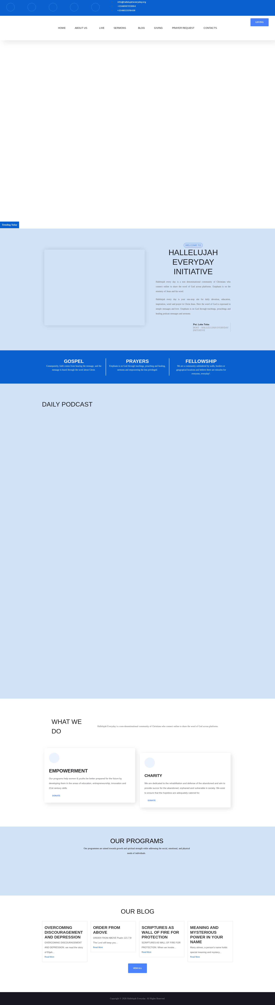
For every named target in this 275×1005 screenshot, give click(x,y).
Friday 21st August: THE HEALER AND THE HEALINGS (69, 568)
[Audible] (74, 7)
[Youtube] (95, 7)
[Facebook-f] (10, 7)
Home (62, 28)
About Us (81, 28)
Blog (141, 28)
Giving (158, 28)
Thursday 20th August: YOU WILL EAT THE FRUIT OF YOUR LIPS (74, 597)
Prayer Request (183, 28)
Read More (49, 957)
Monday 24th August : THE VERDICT (60, 479)
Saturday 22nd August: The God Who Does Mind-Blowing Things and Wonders (78, 538)
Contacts (210, 28)
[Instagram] (53, 7)
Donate (56, 796)
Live (101, 28)
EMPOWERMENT (68, 770)
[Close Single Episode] (67, 434)
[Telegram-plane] (32, 7)
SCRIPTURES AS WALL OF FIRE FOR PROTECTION (160, 932)
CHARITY (153, 775)
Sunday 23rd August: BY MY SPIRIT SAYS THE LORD (68, 509)
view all (137, 968)
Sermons (120, 28)
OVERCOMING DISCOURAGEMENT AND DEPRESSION (50, 225)
